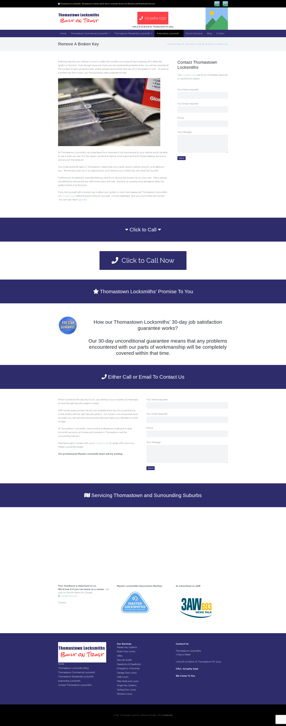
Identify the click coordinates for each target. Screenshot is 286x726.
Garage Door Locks (127, 672)
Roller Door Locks (126, 651)
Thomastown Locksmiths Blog (73, 668)
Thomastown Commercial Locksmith (76, 672)
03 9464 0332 (68, 196)
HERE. (84, 199)
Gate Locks (122, 677)
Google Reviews (68, 596)
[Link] (79, 19)
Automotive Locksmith (69, 681)
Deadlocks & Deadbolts (129, 664)
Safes (119, 655)
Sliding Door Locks (126, 689)
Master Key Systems (127, 647)
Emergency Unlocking (128, 668)
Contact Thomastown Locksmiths (75, 685)
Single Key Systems (126, 685)
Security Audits (124, 660)
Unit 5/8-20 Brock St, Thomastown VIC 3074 (152, 27)
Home (61, 664)
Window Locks (124, 694)
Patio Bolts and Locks (128, 681)
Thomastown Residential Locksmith (76, 676)
